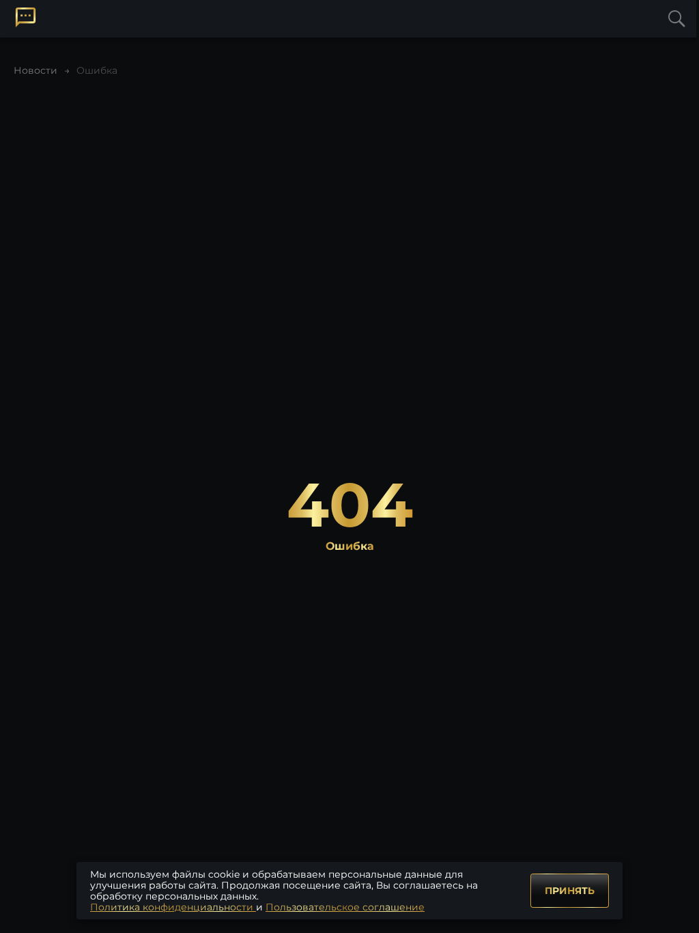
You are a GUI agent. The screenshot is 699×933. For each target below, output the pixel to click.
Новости (35, 70)
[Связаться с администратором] (26, 17)
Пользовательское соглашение (345, 907)
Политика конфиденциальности (173, 907)
